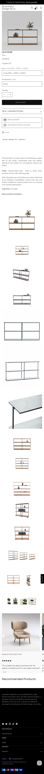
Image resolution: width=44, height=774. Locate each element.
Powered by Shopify (7, 764)
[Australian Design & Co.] (9, 7)
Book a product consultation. (12, 194)
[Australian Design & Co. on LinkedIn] (17, 724)
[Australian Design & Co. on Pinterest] (6, 724)
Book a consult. (32, 2)
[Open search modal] (32, 8)
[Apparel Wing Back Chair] (21, 632)
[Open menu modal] (41, 8)
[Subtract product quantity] (10, 95)
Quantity (5, 90)
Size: (15, 68)
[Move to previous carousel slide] (3, 636)
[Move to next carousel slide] (41, 636)
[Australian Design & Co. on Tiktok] (13, 724)
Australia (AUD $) (17, 759)
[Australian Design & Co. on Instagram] (10, 724)
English (4, 759)
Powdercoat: (9, 79)
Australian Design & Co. (19, 762)
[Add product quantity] (4, 95)
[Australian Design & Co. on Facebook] (3, 724)
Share (7, 132)
